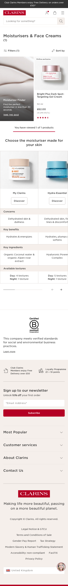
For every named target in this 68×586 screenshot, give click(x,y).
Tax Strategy (47, 552)
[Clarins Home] (14, 13)
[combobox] (34, 582)
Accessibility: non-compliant (28, 564)
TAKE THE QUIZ (11, 115)
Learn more (9, 351)
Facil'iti (53, 564)
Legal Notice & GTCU (34, 540)
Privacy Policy (34, 570)
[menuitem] (47, 13)
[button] (61, 567)
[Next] (61, 289)
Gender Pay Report (24, 552)
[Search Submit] (61, 21)
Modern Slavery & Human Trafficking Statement (34, 558)
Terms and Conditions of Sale (34, 546)
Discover (19, 201)
